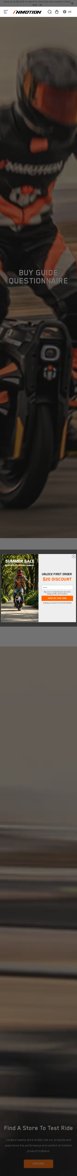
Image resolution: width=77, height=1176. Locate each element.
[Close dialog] (73, 556)
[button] (6, 12)
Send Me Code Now (57, 598)
